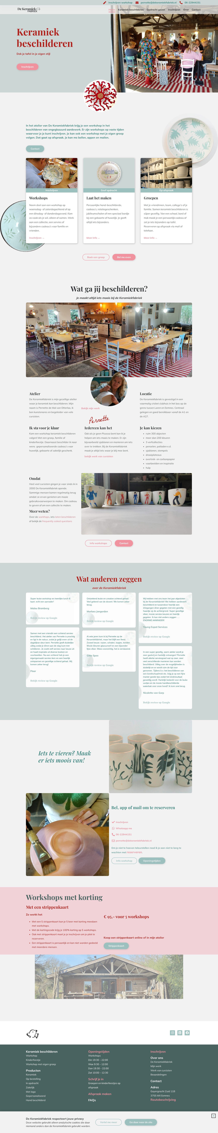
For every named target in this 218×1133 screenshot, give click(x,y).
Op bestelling (33, 1078)
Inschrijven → (36, 237)
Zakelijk (30, 1087)
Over (186, 9)
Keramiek (31, 1074)
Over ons (157, 1058)
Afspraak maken (99, 1094)
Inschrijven (174, 9)
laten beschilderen (65, 516)
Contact (196, 9)
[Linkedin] (179, 1032)
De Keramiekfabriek (161, 1061)
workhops (44, 516)
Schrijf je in (96, 1079)
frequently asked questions (57, 521)
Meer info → (93, 237)
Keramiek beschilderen (131, 9)
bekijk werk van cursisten (99, 456)
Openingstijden (98, 1051)
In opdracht (32, 1083)
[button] (213, 1115)
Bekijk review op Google (43, 617)
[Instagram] (172, 1032)
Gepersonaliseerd (36, 1095)
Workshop (31, 1055)
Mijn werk (156, 1066)
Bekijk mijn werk (90, 408)
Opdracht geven (156, 9)
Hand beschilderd (36, 1100)
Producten (33, 1070)
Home (112, 9)
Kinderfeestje (33, 1059)
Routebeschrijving (163, 1099)
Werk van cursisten (161, 1070)
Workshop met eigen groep (41, 1064)
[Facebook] (187, 1032)
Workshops (94, 1055)
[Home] (32, 1032)
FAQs (92, 1100)
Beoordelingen (159, 1074)
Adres (155, 1087)
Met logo (31, 1091)
